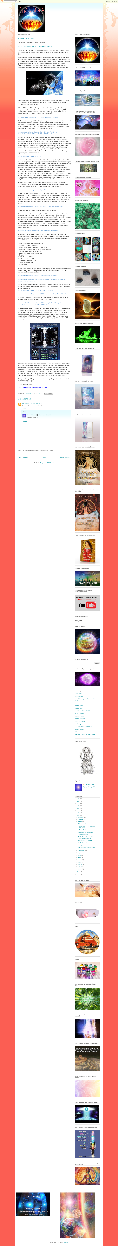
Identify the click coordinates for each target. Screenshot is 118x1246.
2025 (78, 801)
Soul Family (78, 724)
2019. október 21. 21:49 (36, 403)
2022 (78, 808)
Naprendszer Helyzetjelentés (85, 832)
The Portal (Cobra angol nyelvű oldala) (85, 734)
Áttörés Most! (78, 693)
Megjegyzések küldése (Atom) (48, 463)
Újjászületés (31, 10)
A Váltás (80, 845)
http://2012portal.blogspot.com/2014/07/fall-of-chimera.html (35, 46)
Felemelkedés (78, 703)
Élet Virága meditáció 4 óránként (86, 847)
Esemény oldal (79, 696)
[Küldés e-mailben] (45, 394)
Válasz (24, 408)
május (80, 859)
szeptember (81, 850)
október (80, 821)
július (79, 855)
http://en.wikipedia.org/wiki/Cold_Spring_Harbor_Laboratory (35, 290)
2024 (78, 803)
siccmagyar (25, 403)
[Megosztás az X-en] (48, 394)
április (80, 862)
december (81, 817)
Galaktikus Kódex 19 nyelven (82, 710)
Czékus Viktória (31, 415)
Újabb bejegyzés (23, 457)
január (80, 869)
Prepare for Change (80, 721)
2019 (78, 815)
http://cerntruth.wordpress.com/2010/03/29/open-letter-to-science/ (37, 275)
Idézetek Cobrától (79, 716)
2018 (78, 872)
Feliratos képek (79, 705)
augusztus (81, 852)
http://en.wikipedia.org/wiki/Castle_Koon (30, 156)
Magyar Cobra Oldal (80, 718)
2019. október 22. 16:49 (45, 415)
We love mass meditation (81, 737)
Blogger (66, 1242)
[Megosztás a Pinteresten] (52, 394)
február (80, 866)
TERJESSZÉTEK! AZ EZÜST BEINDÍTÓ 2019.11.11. (86, 837)
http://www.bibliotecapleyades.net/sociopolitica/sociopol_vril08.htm (38, 117)
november (81, 819)
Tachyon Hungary (79, 729)
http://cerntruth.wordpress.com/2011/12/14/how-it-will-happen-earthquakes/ (40, 206)
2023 (78, 805)
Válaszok (26, 411)
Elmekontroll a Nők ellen (84, 843)
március (80, 864)
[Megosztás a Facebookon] (50, 394)
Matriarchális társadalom (84, 823)
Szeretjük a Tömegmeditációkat (83, 726)
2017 (78, 874)
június (80, 857)
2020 (78, 812)
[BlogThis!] (46, 394)
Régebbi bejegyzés (65, 457)
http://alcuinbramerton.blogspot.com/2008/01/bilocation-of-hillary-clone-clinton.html (42, 294)
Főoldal (44, 457)
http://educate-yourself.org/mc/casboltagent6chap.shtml (34, 190)
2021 (78, 810)
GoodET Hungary (79, 713)
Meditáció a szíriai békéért (85, 840)
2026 (78, 798)
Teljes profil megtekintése (90, 787)
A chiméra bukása (82, 830)
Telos (76, 731)
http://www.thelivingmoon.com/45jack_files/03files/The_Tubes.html (38, 230)
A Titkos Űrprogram (83, 834)
